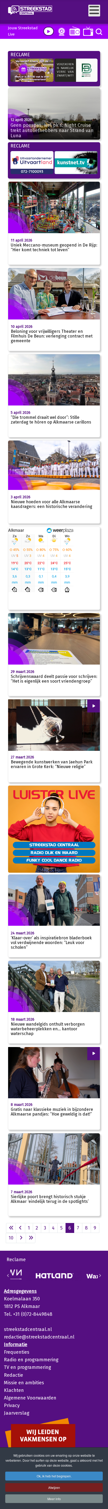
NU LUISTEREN (73, 31)
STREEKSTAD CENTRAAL (54, 844)
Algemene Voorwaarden (30, 1398)
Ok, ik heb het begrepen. (54, 1476)
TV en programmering (27, 1367)
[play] (48, 31)
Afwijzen (54, 1487)
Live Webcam (60, 32)
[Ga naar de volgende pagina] (21, 1238)
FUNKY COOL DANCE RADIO (54, 860)
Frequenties (16, 1352)
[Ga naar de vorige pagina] (20, 1228)
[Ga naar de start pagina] (11, 1228)
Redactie (13, 1375)
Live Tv (87, 31)
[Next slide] (100, 1275)
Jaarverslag (16, 1413)
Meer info (54, 1498)
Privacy (12, 1405)
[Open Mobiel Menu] (94, 10)
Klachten (14, 1390)
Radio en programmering (31, 1360)
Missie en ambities (24, 1383)
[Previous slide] (8, 1275)
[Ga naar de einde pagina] (30, 1238)
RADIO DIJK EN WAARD (54, 852)
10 (11, 1238)
